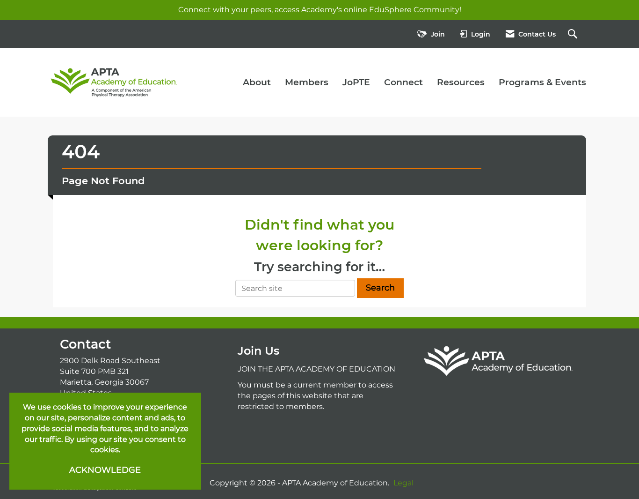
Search (380, 288)
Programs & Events (542, 82)
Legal (403, 482)
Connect (403, 82)
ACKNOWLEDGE (105, 470)
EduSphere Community (414, 9)
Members (306, 82)
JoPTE (356, 82)
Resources (461, 82)
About (257, 82)
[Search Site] (574, 34)
